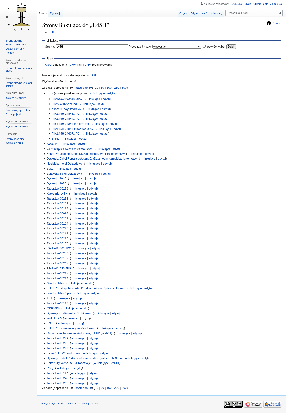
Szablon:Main (56, 283)
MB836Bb (53, 308)
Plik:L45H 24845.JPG (66, 113)
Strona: (50, 46)
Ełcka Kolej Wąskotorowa (63, 353)
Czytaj (183, 13)
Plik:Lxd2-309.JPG (59, 248)
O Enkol (71, 403)
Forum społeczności (17, 44)
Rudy (50, 368)
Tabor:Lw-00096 (57, 213)
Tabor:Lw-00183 (57, 208)
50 (102, 87)
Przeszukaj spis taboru (18, 110)
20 (96, 87)
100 (109, 87)
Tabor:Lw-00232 (57, 203)
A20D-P (52, 143)
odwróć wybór (216, 46)
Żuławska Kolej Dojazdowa (64, 173)
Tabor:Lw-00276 (57, 343)
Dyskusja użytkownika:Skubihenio (69, 313)
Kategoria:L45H (57, 193)
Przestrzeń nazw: (140, 46)
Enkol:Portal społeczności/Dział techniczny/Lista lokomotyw (86, 153)
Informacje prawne (88, 403)
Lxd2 (50, 93)
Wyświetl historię (212, 13)
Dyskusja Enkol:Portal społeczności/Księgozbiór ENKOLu (84, 358)
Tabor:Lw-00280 (57, 238)
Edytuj (194, 13)
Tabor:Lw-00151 (57, 233)
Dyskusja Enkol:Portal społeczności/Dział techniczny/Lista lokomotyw (92, 158)
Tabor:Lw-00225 (57, 263)
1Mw (50, 168)
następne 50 (83, 87)
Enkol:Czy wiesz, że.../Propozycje (69, 363)
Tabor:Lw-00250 (57, 228)
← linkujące (97, 93)
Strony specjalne (15, 139)
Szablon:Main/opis (59, 293)
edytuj (111, 93)
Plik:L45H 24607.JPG (66, 133)
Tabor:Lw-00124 (57, 223)
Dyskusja (236, 4)
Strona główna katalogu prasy (19, 70)
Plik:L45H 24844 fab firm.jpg (70, 123)
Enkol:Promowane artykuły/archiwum (71, 328)
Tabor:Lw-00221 (57, 218)
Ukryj (48, 64)
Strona (43, 13)
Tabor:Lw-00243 (57, 253)
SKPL (55, 138)
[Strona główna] (18, 17)
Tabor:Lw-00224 (57, 278)
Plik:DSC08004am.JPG (67, 98)
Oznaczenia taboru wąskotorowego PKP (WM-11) (79, 333)
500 (124, 87)
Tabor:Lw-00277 (57, 348)
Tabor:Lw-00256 (57, 198)
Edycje (247, 4)
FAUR (50, 323)
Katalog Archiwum (16, 98)
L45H (51, 32)
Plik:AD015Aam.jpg (64, 103)
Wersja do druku (15, 143)
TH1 (49, 298)
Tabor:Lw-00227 (57, 273)
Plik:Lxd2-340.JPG (59, 268)
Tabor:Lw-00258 (57, 188)
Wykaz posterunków (17, 126)
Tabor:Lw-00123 (57, 303)
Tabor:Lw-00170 (57, 243)
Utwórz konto (260, 4)
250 (116, 87)
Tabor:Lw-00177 (57, 258)
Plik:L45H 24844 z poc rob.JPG (72, 128)
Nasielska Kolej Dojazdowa (64, 163)
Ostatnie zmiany (15, 48)
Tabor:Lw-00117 (57, 373)
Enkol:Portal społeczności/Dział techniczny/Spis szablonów (85, 288)
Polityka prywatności (52, 403)
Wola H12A (54, 318)
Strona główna (14, 40)
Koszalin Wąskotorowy (66, 108)
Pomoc (276, 23)
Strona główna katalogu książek (19, 84)
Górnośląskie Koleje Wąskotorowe (69, 148)
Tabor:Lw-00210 (57, 383)
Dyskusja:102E (56, 183)
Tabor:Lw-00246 (57, 378)
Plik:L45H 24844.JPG (66, 118)
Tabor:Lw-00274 (57, 338)
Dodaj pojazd (13, 114)
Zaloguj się (276, 4)
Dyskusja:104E (56, 178)
